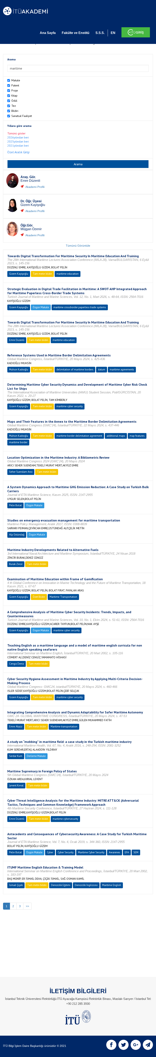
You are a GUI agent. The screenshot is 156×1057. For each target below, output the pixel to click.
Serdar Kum (15, 756)
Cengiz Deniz (16, 663)
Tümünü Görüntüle (78, 245)
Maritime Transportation (63, 597)
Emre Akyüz (15, 726)
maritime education (67, 273)
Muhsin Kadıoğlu (18, 369)
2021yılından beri (18, 145)
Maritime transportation (64, 726)
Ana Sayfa (48, 33)
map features (137, 436)
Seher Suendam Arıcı (20, 472)
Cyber (50, 852)
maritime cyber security (69, 406)
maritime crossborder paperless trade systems (79, 307)
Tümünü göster (16, 133)
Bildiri (14, 111)
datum (101, 369)
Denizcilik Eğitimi (60, 885)
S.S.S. (100, 33)
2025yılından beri (18, 141)
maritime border (18, 442)
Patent (15, 85)
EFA (127, 852)
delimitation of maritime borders (74, 369)
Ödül (14, 100)
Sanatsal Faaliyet (21, 116)
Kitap (14, 95)
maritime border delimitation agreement (79, 436)
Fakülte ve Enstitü (75, 33)
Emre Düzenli (16, 340)
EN (113, 33)
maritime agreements (122, 369)
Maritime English (111, 885)
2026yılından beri (18, 137)
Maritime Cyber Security (91, 852)
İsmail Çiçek (16, 885)
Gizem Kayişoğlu (18, 273)
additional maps (116, 436)
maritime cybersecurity (65, 819)
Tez (13, 106)
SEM (135, 852)
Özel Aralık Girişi (18, 152)
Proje (14, 90)
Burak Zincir (16, 564)
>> (27, 906)
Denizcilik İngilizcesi (86, 885)
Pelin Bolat (15, 505)
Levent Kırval (16, 785)
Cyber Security (66, 852)
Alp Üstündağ (16, 534)
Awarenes (114, 852)
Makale (15, 80)
